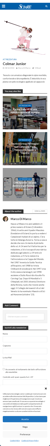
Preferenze (25, 434)
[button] (45, 388)
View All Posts (40, 211)
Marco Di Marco (24, 68)
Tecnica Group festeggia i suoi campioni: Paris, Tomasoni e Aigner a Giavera (25, 148)
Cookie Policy (15, 441)
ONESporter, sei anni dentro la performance (25, 184)
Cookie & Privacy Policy (30, 441)
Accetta (25, 419)
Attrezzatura (10, 59)
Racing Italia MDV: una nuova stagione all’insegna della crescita (25, 112)
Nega (25, 427)
